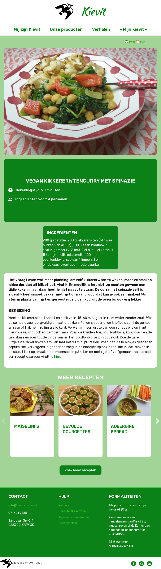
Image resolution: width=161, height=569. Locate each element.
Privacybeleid (67, 523)
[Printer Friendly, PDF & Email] (134, 41)
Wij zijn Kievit (27, 29)
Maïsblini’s (26, 426)
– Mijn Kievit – (133, 29)
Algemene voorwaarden (74, 517)
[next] (157, 421)
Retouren (64, 505)
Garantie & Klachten (72, 511)
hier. (57, 357)
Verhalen (101, 29)
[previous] (3, 421)
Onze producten (66, 29)
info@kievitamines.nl (22, 505)
